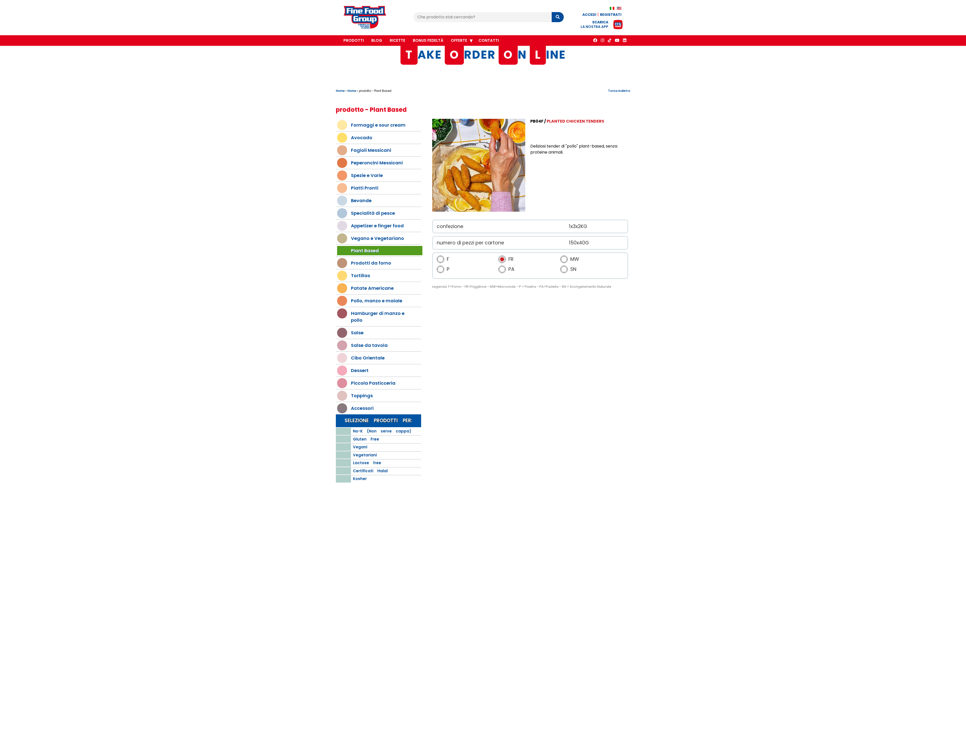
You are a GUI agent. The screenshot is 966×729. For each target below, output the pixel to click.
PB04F (536, 121)
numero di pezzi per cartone (470, 242)
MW (574, 259)
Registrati (610, 14)
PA (511, 269)
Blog (376, 40)
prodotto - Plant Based (375, 91)
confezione (450, 226)
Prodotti (353, 40)
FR (510, 259)
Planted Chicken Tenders (575, 121)
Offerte (459, 40)
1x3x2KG (578, 226)
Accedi (589, 14)
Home (340, 91)
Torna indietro (619, 91)
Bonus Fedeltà (428, 40)
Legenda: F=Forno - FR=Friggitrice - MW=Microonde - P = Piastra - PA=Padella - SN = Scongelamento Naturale (521, 287)
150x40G (579, 242)
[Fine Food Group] (369, 18)
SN (573, 269)
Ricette (397, 40)
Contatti (488, 40)
